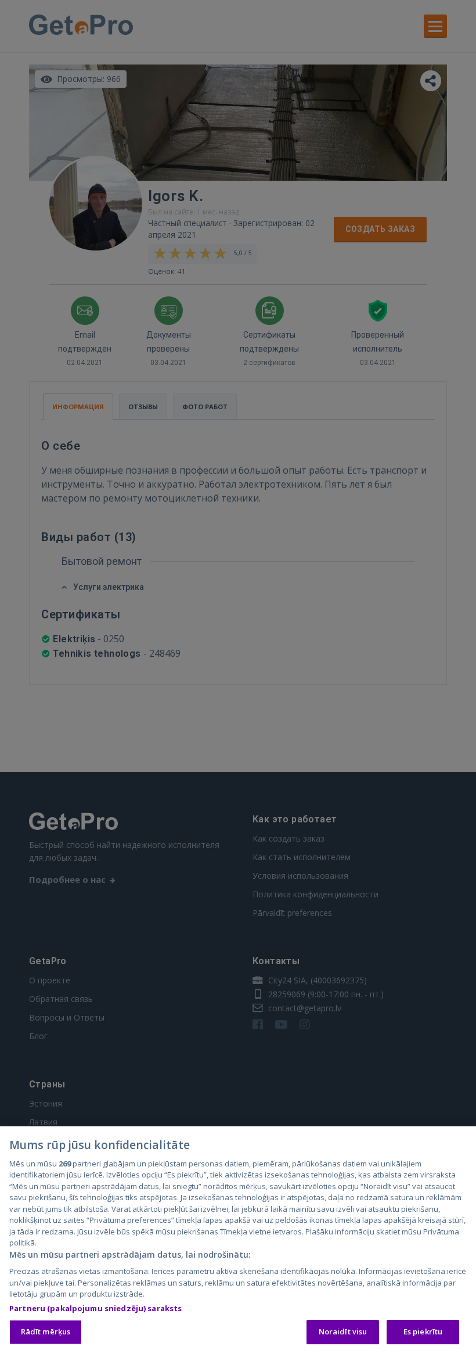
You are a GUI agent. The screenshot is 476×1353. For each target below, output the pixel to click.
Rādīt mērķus (46, 1331)
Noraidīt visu (343, 1331)
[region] (238, 1239)
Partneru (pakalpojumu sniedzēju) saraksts (95, 1308)
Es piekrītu (422, 1331)
